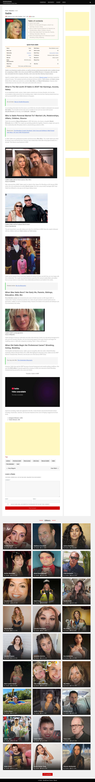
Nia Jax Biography (21, 285)
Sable (53, 460)
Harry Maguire (12, 468)
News (64, 2)
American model (17, 460)
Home (6, 10)
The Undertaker (10, 464)
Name (6, 498)
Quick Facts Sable (34, 23)
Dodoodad (7, 1)
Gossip (58, 2)
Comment (7, 479)
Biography (51, 2)
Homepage (43, 2)
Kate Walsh (54, 468)
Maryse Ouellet (45, 460)
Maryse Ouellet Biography (21, 101)
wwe (18, 464)
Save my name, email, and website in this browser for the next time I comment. (30, 504)
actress (8, 460)
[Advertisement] (32, 439)
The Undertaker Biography (24, 360)
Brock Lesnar (27, 460)
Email (34, 498)
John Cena (36, 460)
